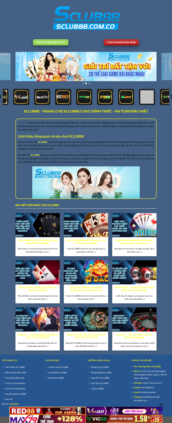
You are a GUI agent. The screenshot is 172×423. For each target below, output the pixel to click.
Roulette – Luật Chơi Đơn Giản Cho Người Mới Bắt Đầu (134, 336)
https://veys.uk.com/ (152, 382)
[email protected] (148, 392)
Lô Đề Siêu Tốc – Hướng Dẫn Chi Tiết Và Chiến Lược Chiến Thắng (134, 289)
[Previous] (6, 66)
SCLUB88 (156, 366)
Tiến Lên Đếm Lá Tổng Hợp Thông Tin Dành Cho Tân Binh (38, 289)
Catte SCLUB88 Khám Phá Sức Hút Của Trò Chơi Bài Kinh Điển (86, 242)
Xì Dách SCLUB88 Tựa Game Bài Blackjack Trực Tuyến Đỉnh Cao (86, 289)
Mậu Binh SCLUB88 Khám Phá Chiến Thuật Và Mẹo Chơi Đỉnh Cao (134, 242)
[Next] (165, 66)
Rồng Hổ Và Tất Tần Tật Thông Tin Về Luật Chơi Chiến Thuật (86, 336)
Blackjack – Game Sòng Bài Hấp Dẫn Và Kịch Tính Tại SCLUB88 (38, 336)
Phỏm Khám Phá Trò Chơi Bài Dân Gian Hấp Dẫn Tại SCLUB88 (38, 242)
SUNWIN (14, 404)
